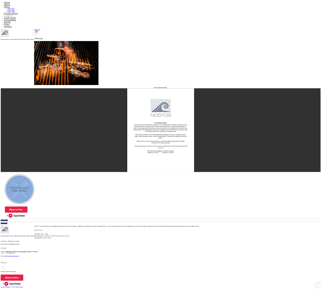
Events (7, 22)
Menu (7, 6)
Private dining (11, 13)
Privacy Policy (19, 287)
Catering (8, 15)
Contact (8, 26)
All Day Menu (11, 10)
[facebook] (37, 29)
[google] (35, 35)
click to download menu (160, 87)
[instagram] (36, 32)
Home (7, 2)
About (7, 4)
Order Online (10, 8)
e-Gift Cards (10, 17)
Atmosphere (10, 20)
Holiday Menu (11, 11)
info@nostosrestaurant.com (12, 256)
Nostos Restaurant (5, 287)
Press (6, 24)
